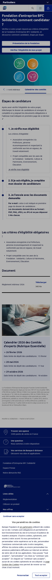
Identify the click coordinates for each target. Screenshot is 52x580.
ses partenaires (26, 527)
